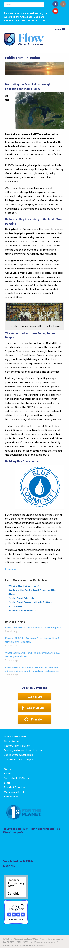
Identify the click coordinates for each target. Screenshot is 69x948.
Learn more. (12, 568)
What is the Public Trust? (23, 585)
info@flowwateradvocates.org (43, 942)
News (7, 768)
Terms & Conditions (37, 945)
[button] (58, 30)
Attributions (7, 945)
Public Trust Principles (22, 598)
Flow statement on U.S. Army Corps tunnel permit (34, 627)
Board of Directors (15, 787)
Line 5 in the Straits (15, 736)
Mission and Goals (14, 791)
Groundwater (12, 741)
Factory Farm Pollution (17, 745)
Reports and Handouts (22, 610)
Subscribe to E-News (16, 778)
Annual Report (12, 796)
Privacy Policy (21, 945)
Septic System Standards (18, 754)
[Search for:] (27, 4)
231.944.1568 (22, 942)
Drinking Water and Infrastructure (23, 750)
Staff (7, 782)
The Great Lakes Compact (19, 759)
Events (8, 773)
